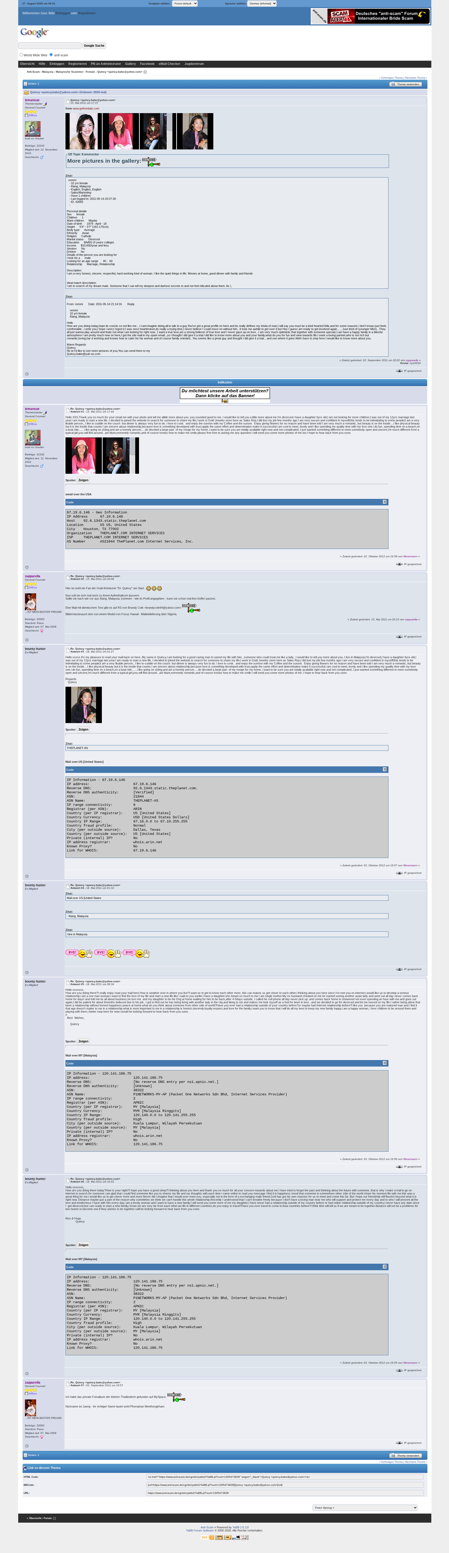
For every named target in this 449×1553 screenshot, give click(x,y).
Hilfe (42, 64)
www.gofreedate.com (86, 108)
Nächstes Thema (415, 77)
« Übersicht (34, 1518)
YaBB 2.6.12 (240, 1527)
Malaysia (48, 71)
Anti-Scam (33, 71)
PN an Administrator (106, 64)
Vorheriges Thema (392, 77)
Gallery (130, 64)
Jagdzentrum (194, 64)
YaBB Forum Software (200, 1530)
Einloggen (63, 13)
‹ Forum (47, 1518)
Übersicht (27, 64)
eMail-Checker (169, 64)
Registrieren (87, 13)
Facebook (147, 64)
